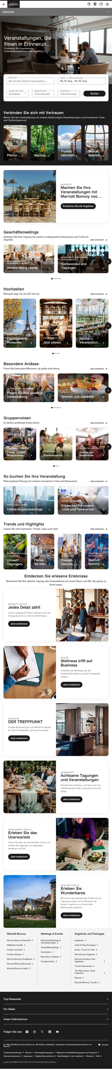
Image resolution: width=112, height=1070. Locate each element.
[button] (25, 93)
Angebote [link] (79, 940)
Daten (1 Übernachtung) (71, 78)
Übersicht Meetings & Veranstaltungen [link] (51, 941)
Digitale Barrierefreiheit (44, 1056)
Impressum (27, 1056)
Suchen (95, 93)
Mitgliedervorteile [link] (15, 945)
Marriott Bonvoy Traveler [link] (86, 982)
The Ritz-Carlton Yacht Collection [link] (89, 972)
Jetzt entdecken (97, 240)
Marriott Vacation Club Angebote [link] (89, 960)
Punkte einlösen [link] (14, 954)
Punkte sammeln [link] (14, 950)
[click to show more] (108, 261)
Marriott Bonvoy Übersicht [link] (19, 940)
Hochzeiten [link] (46, 952)
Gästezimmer (41, 91)
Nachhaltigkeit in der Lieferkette (70, 1056)
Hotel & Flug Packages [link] (85, 945)
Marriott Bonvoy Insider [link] (17, 968)
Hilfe (98, 1056)
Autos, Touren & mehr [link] (85, 949)
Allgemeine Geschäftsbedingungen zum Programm (76, 1053)
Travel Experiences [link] (83, 966)
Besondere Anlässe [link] (50, 957)
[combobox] (30, 81)
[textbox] (82, 81)
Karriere (28, 1053)
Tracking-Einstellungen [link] (13, 1053)
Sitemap (89, 1056)
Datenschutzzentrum (12, 1056)
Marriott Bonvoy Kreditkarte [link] (19, 959)
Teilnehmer (65, 91)
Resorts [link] (78, 978)
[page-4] (59, 353)
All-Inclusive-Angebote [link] (85, 954)
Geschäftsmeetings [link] (50, 947)
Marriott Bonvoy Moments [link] (19, 963)
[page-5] (60, 278)
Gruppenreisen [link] (48, 961)
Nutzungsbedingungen (44, 1053)
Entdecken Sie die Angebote (78, 206)
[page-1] (51, 278)
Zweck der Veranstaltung (18, 91)
